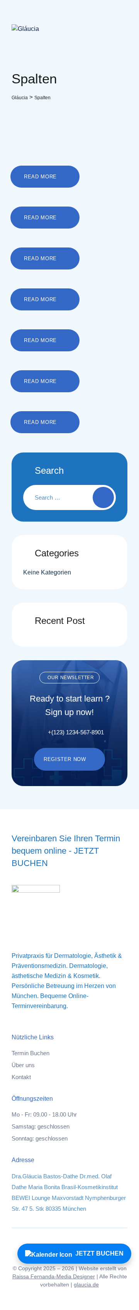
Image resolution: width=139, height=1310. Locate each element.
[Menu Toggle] (119, 29)
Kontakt (21, 1077)
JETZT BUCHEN (99, 1253)
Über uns (23, 1065)
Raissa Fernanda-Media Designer (53, 1276)
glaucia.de (86, 1284)
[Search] (103, 497)
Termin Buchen (30, 1053)
